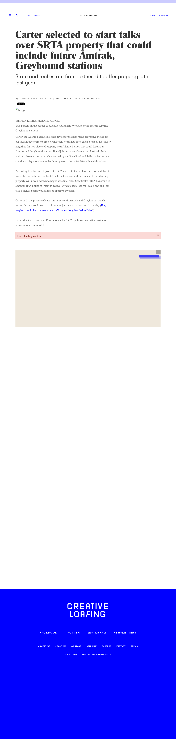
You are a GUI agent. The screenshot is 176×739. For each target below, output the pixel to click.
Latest (37, 15)
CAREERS (106, 646)
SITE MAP (92, 646)
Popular (26, 15)
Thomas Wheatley (31, 98)
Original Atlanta (88, 16)
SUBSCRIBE (163, 15)
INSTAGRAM (97, 632)
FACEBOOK (48, 632)
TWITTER (72, 632)
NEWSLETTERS (125, 632)
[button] (158, 252)
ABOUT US (60, 646)
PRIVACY (121, 646)
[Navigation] (9, 15)
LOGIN (152, 15)
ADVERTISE (44, 646)
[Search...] (16, 15)
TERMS (134, 646)
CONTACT (76, 646)
